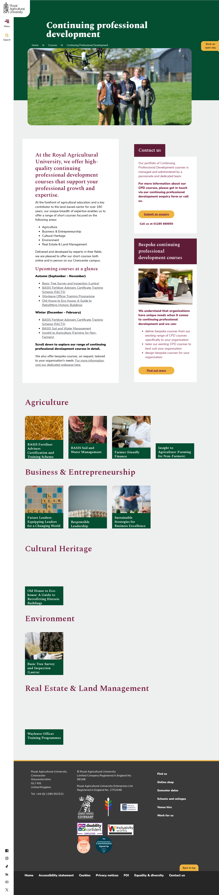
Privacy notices (107, 875)
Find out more (156, 371)
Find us (162, 774)
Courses (52, 45)
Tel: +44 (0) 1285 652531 (47, 794)
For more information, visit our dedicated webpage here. (70, 362)
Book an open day (210, 45)
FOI (126, 875)
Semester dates (167, 790)
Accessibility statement (56, 875)
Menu (7, 26)
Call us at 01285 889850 (156, 224)
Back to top (189, 868)
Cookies (85, 875)
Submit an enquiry (156, 214)
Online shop (165, 782)
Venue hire (164, 807)
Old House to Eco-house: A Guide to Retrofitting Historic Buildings (67, 303)
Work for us (165, 815)
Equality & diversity (149, 875)
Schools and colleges (171, 799)
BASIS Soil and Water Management (66, 328)
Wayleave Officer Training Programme (68, 296)
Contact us (177, 875)
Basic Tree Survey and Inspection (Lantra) (70, 283)
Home (35, 45)
